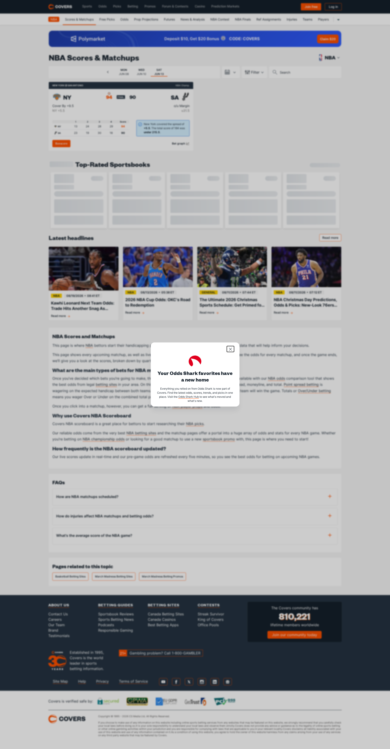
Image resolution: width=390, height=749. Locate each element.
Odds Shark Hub (188, 396)
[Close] (230, 349)
